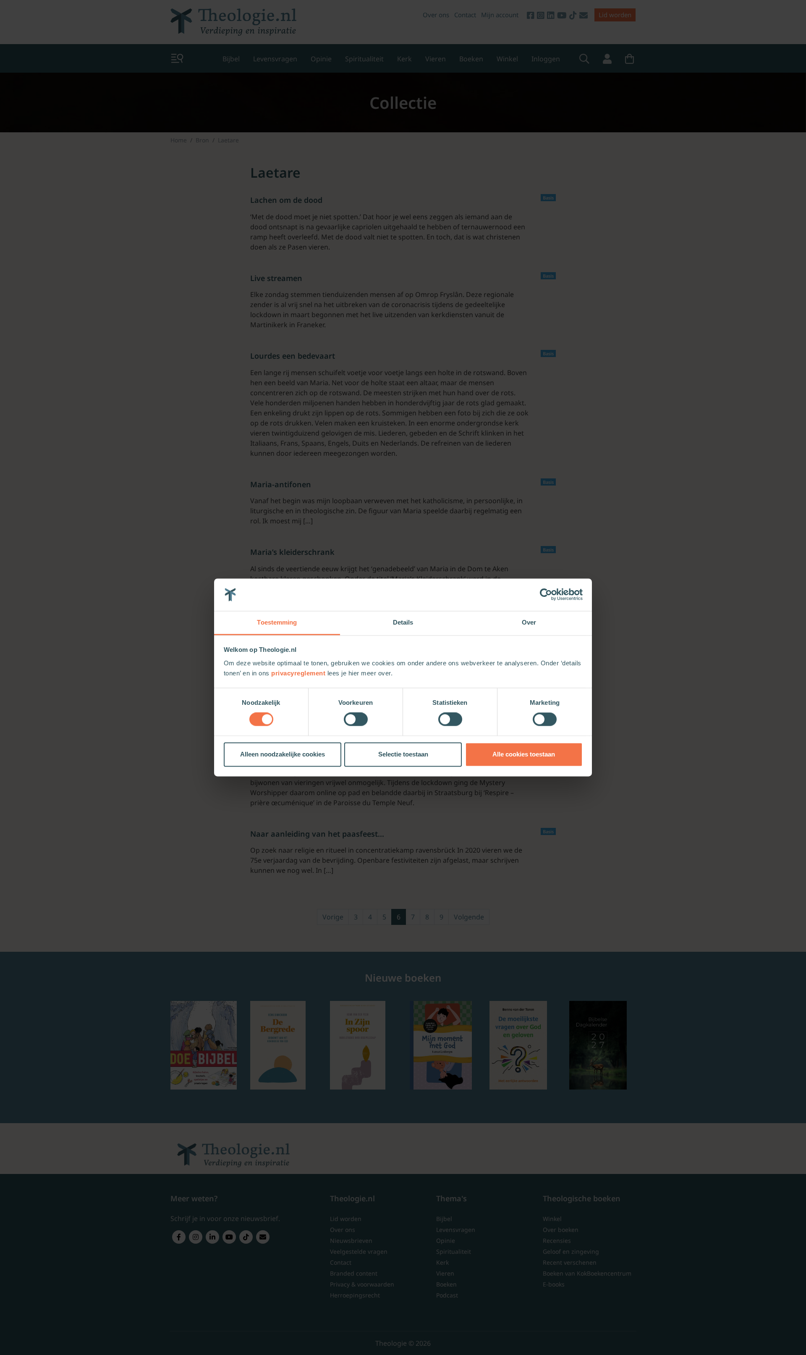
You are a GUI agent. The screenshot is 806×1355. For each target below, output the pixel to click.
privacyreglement (298, 673)
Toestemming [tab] (277, 622)
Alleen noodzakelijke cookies (282, 754)
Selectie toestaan (403, 754)
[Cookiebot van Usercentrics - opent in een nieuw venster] (546, 594)
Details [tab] (403, 622)
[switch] (356, 719)
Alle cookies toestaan (523, 754)
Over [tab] (529, 622)
